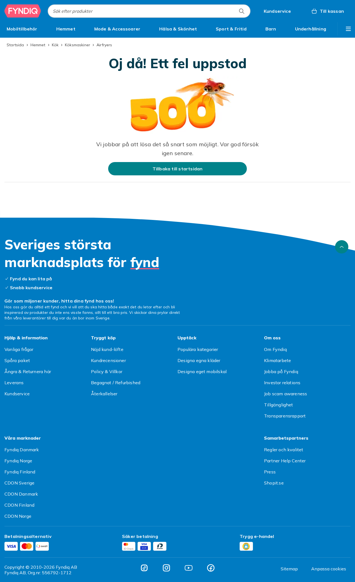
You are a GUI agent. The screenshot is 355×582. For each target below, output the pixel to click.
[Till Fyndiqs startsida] (22, 11)
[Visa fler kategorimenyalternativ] (348, 28)
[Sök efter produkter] (241, 11)
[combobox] (149, 11)
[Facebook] (211, 568)
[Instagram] (166, 568)
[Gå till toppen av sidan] (341, 246)
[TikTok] (144, 568)
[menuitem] (22, 28)
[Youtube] (188, 568)
